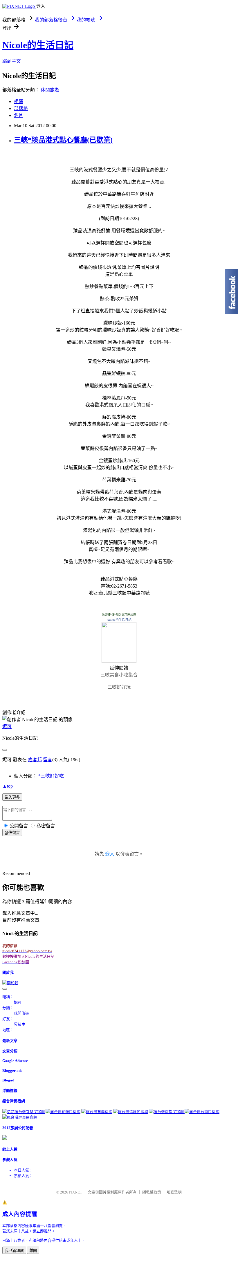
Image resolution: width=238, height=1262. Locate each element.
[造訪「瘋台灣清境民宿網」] (130, 1112)
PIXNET (75, 1192)
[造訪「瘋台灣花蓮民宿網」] (63, 1112)
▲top (7, 786)
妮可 (7, 726)
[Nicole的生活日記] (119, 661)
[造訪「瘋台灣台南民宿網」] (202, 1112)
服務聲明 (174, 1192)
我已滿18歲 (14, 1250)
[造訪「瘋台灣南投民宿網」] (167, 1112)
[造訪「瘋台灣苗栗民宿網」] (96, 1112)
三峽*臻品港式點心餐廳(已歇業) (63, 140)
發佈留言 (12, 833)
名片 (18, 115)
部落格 (21, 108)
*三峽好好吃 (51, 775)
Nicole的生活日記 (37, 45)
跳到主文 (11, 61)
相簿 (18, 101)
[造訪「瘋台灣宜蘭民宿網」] (23, 1112)
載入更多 (12, 797)
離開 (33, 1250)
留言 (47, 759)
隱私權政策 (151, 1192)
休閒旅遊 (50, 89)
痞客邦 (35, 759)
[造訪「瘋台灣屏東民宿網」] (19, 1117)
